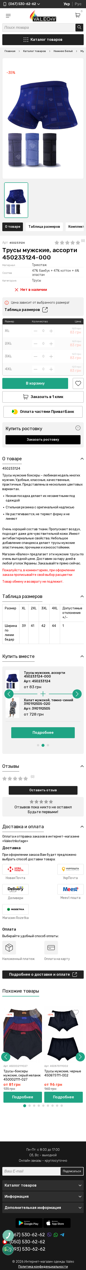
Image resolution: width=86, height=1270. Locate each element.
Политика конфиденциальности (43, 1267)
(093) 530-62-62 (27, 1249)
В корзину (35, 383)
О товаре (12, 227)
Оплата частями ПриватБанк (47, 411)
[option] (16, 200)
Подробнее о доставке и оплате (39, 974)
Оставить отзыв (43, 790)
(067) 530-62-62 (27, 1234)
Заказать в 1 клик (47, 397)
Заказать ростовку (43, 440)
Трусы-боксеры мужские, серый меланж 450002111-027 (22, 1075)
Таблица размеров (44, 227)
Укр (67, 4)
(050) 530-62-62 (27, 1241)
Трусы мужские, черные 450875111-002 (62, 1073)
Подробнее (43, 732)
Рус (78, 4)
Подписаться (72, 1171)
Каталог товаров (46, 39)
